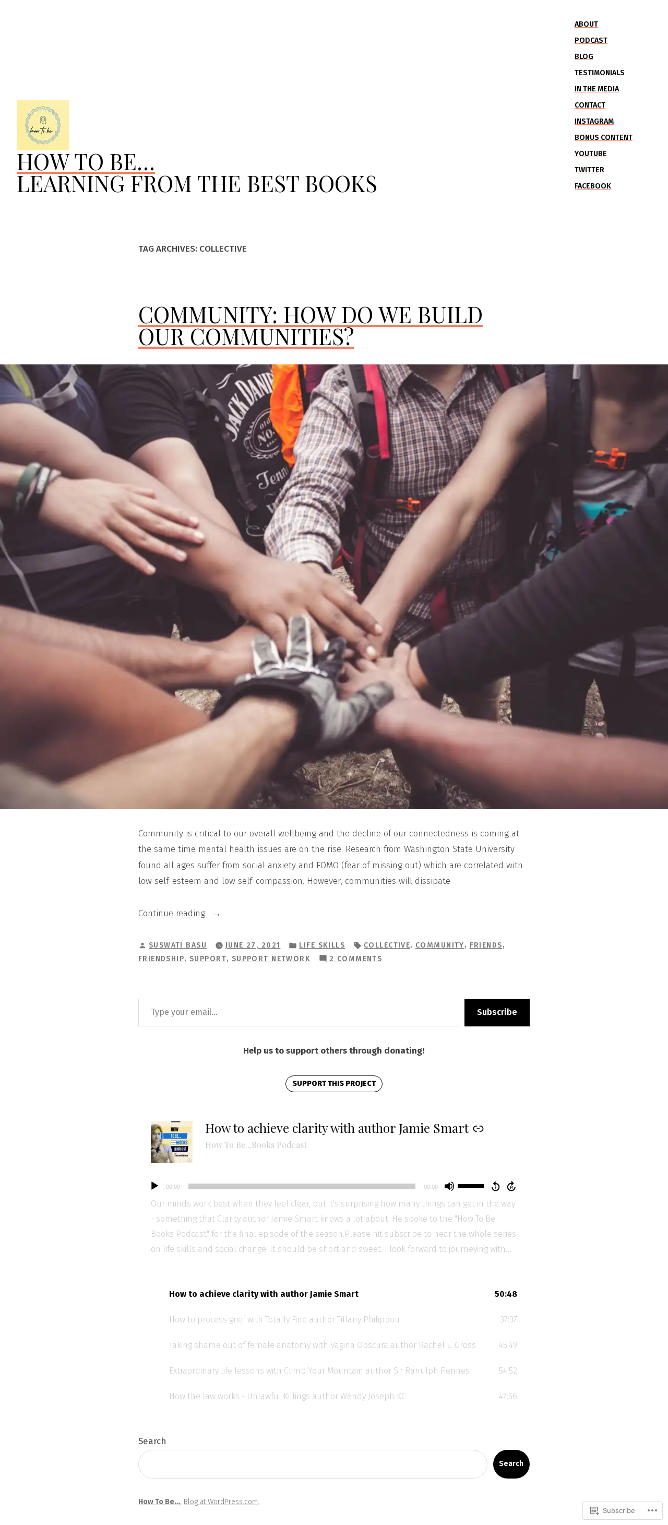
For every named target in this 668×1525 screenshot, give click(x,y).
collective (387, 945)
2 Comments (355, 959)
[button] (334, 1294)
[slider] (472, 1185)
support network (271, 958)
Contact (590, 105)
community (439, 945)
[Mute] (449, 1186)
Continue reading (173, 914)
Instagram (594, 121)
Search (152, 1441)
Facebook (593, 186)
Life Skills (322, 945)
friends (486, 945)
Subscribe (497, 1012)
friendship (161, 958)
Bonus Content (604, 137)
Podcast (591, 40)
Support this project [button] (334, 1083)
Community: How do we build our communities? (310, 325)
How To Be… (86, 161)
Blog (584, 56)
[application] (334, 1186)
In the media (597, 89)
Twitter (589, 169)
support (207, 958)
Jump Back (495, 1186)
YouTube (591, 153)
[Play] (154, 1186)
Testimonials (600, 72)
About (586, 24)
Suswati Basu (178, 945)
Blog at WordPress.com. (221, 1501)
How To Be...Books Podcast (256, 1144)
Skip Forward (512, 1186)
